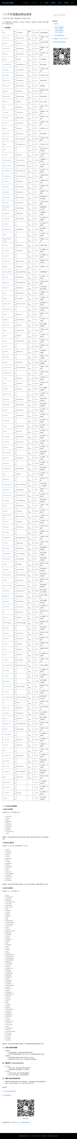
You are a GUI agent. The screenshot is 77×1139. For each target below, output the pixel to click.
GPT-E (4, 474)
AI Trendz (5, 745)
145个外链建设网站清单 (24, 1122)
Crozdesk (5, 644)
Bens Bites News (7, 686)
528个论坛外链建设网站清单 (9, 1091)
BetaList (5, 43)
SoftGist (5, 718)
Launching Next (7, 553)
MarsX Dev (5, 351)
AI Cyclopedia (6, 218)
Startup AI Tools (7, 394)
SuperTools (6, 139)
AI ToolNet (5, 676)
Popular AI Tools (7, 495)
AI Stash (5, 431)
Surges (4, 144)
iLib (4, 702)
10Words (5, 123)
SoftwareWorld (6, 723)
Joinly (4, 107)
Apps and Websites (7, 272)
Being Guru (5, 282)
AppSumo (5, 91)
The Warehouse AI (7, 171)
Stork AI (5, 654)
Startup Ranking (7, 575)
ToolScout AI (6, 186)
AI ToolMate (6, 670)
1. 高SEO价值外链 (58, 28)
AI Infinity (5, 224)
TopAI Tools (6, 606)
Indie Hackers (6, 591)
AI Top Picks (6, 793)
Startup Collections (7, 585)
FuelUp (4, 314)
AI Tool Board (6, 436)
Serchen (5, 378)
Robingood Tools (7, 373)
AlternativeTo (6, 548)
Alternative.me (6, 681)
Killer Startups (6, 96)
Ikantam (5, 341)
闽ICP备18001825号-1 (24, 1136)
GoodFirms (5, 633)
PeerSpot (5, 362)
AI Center (5, 410)
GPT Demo (5, 692)
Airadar (4, 234)
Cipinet (4, 293)
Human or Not (6, 782)
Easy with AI (6, 463)
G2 (3, 612)
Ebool (4, 750)
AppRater (5, 128)
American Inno (6, 261)
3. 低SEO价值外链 (58, 32)
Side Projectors (6, 85)
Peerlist (5, 101)
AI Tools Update (7, 734)
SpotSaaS (5, 389)
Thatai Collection (7, 160)
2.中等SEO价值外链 (58, 30)
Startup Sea (6, 133)
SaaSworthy (6, 75)
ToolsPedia (5, 527)
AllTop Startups (6, 452)
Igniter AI (5, 335)
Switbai (4, 505)
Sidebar (5, 383)
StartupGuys (6, 500)
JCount (4, 777)
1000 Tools (5, 202)
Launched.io (6, 70)
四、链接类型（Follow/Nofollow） (60, 38)
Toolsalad (5, 660)
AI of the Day (6, 420)
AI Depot (5, 415)
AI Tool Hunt (6, 442)
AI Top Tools (6, 739)
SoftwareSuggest (7, 622)
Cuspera (5, 649)
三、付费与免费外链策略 (58, 35)
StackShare (5, 569)
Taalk (4, 149)
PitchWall (5, 543)
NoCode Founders (7, 484)
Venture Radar (6, 197)
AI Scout (5, 426)
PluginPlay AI (6, 490)
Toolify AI (5, 521)
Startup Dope (6, 404)
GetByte (5, 798)
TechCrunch (6, 638)
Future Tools (6, 325)
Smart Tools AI (6, 787)
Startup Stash (6, 48)
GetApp (5, 564)
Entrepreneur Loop (7, 309)
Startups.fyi (5, 628)
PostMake (5, 117)
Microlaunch (6, 357)
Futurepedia (6, 601)
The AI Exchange (7, 165)
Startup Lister (6, 80)
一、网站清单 (55, 23)
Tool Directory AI (7, 176)
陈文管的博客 (8, 2)
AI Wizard (5, 447)
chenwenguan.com (52, 1136)
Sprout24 (5, 729)
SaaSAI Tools (6, 707)
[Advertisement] (63, 79)
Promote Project (7, 367)
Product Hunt (6, 38)
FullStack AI (6, 319)
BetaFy (4, 59)
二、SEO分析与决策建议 (58, 27)
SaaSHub (5, 54)
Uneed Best (6, 192)
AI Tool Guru (6, 250)
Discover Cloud (6, 303)
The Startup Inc (6, 771)
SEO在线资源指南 (6, 1095)
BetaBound (6, 287)
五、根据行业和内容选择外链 (59, 42)
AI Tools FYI (6, 256)
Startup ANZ (6, 399)
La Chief (5, 346)
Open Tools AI (6, 766)
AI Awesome (6, 213)
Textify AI (5, 155)
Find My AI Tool (7, 755)
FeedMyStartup (6, 468)
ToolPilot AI (6, 181)
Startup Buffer (6, 559)
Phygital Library (6, 229)
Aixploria (5, 617)
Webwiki (5, 580)
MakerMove (6, 479)
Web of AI (5, 277)
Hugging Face (6, 596)
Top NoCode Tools (7, 665)
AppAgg (5, 266)
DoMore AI (5, 458)
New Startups (6, 761)
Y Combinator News (8, 697)
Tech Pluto (5, 112)
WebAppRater (6, 537)
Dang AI (5, 298)
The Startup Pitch (7, 64)
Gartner (5, 330)
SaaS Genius (6, 713)
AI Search (5, 245)
